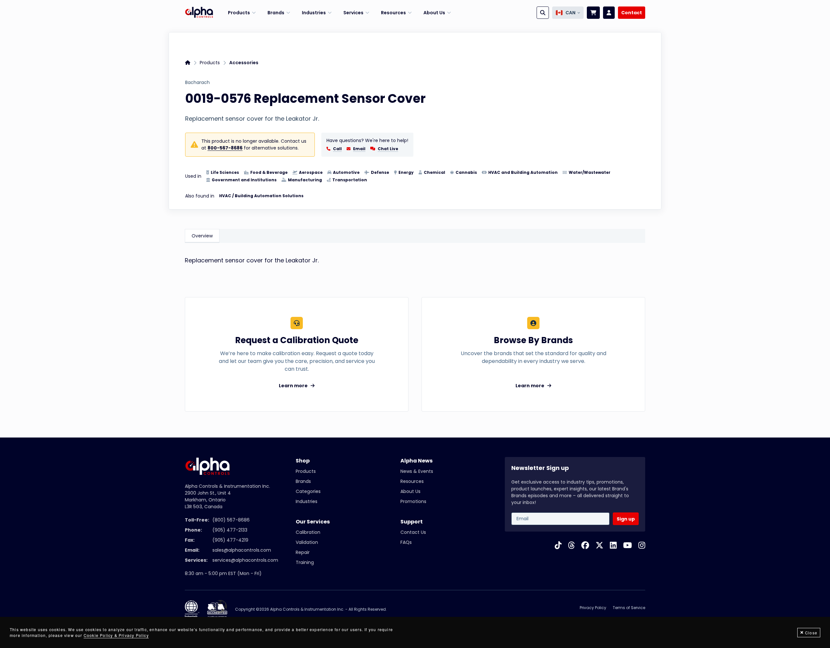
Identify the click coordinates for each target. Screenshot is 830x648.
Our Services (313, 521)
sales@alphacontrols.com (241, 550)
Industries (306, 501)
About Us (410, 491)
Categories (308, 491)
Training (305, 562)
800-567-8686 (225, 148)
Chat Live (388, 148)
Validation (307, 542)
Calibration (308, 532)
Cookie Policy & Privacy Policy (116, 635)
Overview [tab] (202, 236)
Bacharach (197, 82)
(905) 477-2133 (229, 530)
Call (337, 149)
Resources (412, 481)
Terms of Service (629, 607)
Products (210, 62)
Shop (303, 460)
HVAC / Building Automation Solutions (261, 195)
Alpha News (416, 460)
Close (811, 632)
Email (359, 149)
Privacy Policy (593, 607)
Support (411, 521)
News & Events (416, 471)
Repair (303, 552)
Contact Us (413, 532)
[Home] (199, 12)
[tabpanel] (415, 263)
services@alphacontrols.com (245, 560)
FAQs (406, 542)
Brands (303, 481)
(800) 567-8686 (231, 520)
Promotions (413, 501)
